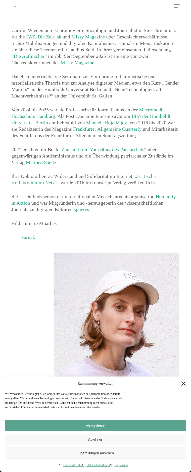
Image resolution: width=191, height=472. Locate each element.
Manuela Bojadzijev (106, 122)
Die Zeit (46, 36)
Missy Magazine (88, 36)
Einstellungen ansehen (95, 453)
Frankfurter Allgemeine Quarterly (107, 129)
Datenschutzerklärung (99, 465)
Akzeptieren (95, 426)
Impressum (121, 465)
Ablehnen (95, 439)
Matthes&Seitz (41, 162)
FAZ (30, 36)
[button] (183, 383)
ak (59, 36)
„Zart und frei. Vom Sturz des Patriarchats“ (102, 149)
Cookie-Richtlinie (73, 465)
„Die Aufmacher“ (29, 56)
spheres (81, 209)
